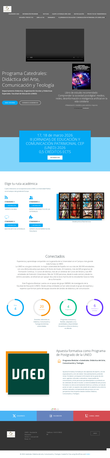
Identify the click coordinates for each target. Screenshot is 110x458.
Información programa (30, 14)
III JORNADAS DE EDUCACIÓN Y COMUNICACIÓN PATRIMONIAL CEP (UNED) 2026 (81, 17)
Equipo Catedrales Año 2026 (61, 14)
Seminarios (51, 17)
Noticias (46, 14)
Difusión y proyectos (26, 17)
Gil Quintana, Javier (78, 108)
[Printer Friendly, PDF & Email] (55, 409)
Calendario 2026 (14, 14)
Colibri (88, 454)
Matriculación (79, 14)
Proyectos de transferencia (96, 14)
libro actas (40, 17)
